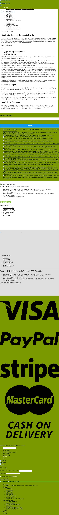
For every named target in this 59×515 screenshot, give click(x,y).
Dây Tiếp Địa (9, 16)
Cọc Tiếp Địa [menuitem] (9, 490)
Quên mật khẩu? (4, 479)
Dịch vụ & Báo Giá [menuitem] (8, 500)
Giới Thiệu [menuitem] (5, 484)
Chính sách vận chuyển (9, 211)
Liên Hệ (5, 33)
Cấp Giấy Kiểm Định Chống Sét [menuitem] (14, 509)
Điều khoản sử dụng (8, 212)
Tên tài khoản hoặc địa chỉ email (9, 471)
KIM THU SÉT (6, 451)
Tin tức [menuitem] (5, 510)
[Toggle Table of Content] (2, 49)
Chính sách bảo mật (8, 209)
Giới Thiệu (5, 7)
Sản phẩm (5, 10)
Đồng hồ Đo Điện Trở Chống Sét (13, 20)
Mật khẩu (3, 473)
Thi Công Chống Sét (10, 23)
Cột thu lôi (8, 26)
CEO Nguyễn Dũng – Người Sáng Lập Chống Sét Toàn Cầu (20, 9)
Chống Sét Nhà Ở (10, 24)
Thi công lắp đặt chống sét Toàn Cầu (16, 445)
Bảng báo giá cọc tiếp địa (12, 25)
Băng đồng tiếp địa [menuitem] (11, 496)
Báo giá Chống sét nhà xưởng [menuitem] (14, 507)
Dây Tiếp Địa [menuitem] (9, 494)
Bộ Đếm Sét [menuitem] (9, 491)
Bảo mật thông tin (9, 52)
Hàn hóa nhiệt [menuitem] (9, 497)
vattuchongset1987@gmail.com (12, 282)
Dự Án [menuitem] (4, 511)
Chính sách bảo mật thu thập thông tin (15, 51)
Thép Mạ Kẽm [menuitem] (9, 493)
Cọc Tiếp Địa (9, 13)
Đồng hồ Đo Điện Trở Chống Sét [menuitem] (14, 498)
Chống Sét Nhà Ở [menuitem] (10, 503)
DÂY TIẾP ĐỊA (6, 453)
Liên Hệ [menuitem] (5, 513)
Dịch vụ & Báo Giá (8, 21)
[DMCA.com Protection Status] (5, 202)
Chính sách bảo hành (8, 208)
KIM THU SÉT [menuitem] (9, 488)
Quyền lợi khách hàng (10, 54)
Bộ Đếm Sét (8, 14)
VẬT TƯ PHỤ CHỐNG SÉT (10, 452)
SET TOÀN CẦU (19, 61)
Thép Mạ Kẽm (9, 15)
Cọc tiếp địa (6, 215)
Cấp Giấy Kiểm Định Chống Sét (13, 29)
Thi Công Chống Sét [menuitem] (11, 501)
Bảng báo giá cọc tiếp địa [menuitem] (13, 504)
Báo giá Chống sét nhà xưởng (13, 27)
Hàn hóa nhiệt (9, 19)
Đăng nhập (14, 476)
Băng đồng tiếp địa (10, 17)
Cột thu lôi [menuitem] (9, 506)
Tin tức (5, 30)
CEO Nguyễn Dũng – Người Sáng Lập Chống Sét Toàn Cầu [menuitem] (22, 485)
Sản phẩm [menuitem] (5, 487)
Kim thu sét (6, 213)
